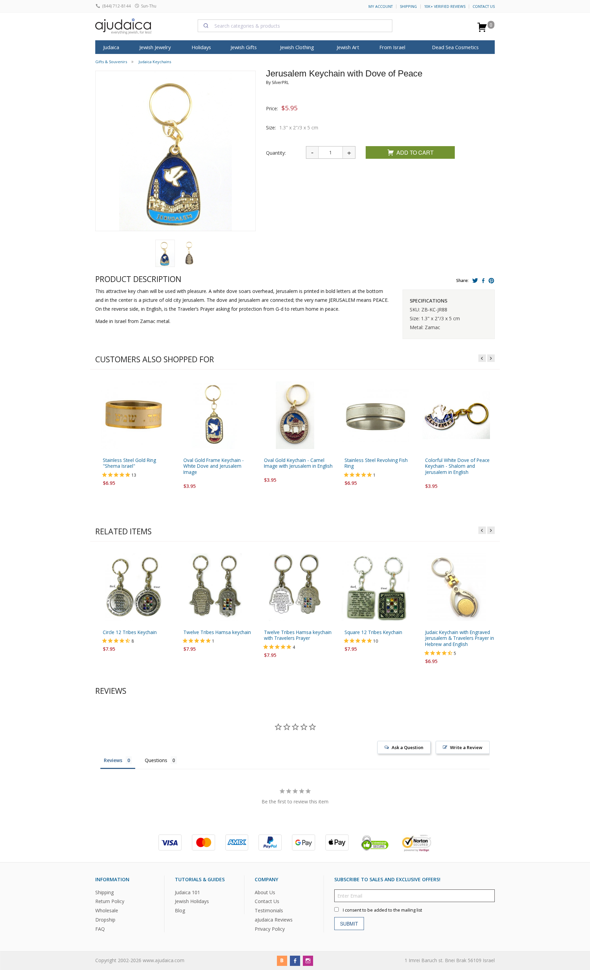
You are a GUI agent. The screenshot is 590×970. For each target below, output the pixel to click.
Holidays (201, 47)
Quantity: (276, 153)
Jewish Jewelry (155, 47)
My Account (380, 6)
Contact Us (484, 6)
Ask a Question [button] (407, 747)
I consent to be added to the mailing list (382, 910)
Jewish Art (348, 47)
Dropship (105, 919)
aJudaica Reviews (274, 919)
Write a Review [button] (466, 747)
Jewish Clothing (297, 47)
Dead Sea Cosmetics (455, 47)
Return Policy (109, 901)
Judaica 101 (187, 892)
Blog (180, 910)
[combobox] (295, 25)
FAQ (100, 929)
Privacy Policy (270, 929)
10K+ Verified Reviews (444, 6)
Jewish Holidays (192, 901)
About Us (265, 892)
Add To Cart (415, 152)
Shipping (408, 6)
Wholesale (106, 910)
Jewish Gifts (243, 47)
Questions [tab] (156, 760)
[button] (165, 253)
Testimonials (269, 910)
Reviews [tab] (113, 760)
